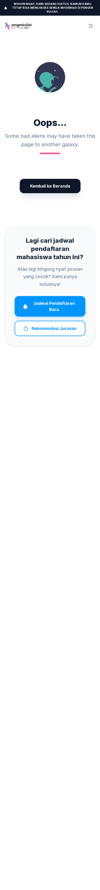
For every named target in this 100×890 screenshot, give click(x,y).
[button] (50, 77)
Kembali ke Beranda (50, 186)
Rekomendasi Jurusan (54, 328)
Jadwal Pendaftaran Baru (54, 306)
